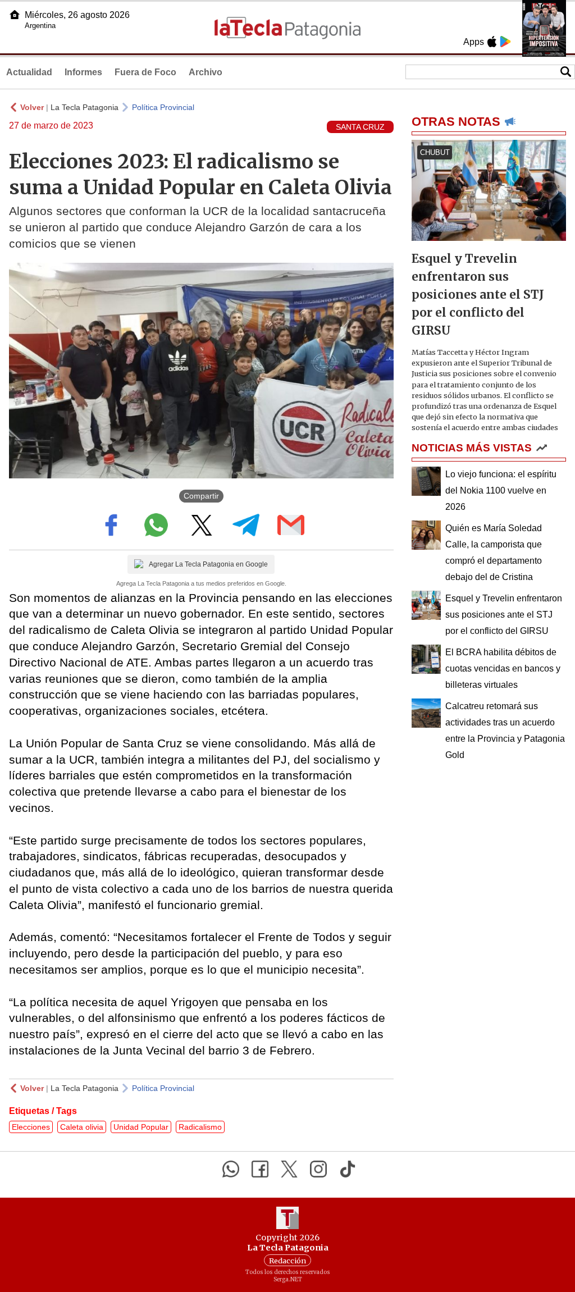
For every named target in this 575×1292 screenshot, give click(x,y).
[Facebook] (260, 1169)
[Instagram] (318, 1169)
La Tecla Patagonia (84, 107)
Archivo (205, 72)
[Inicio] (14, 14)
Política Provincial (163, 107)
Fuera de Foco (145, 72)
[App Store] (492, 41)
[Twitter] (289, 1169)
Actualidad (29, 72)
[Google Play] (505, 41)
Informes (83, 72)
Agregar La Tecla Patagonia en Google (208, 564)
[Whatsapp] (231, 1169)
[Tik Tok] (347, 1169)
